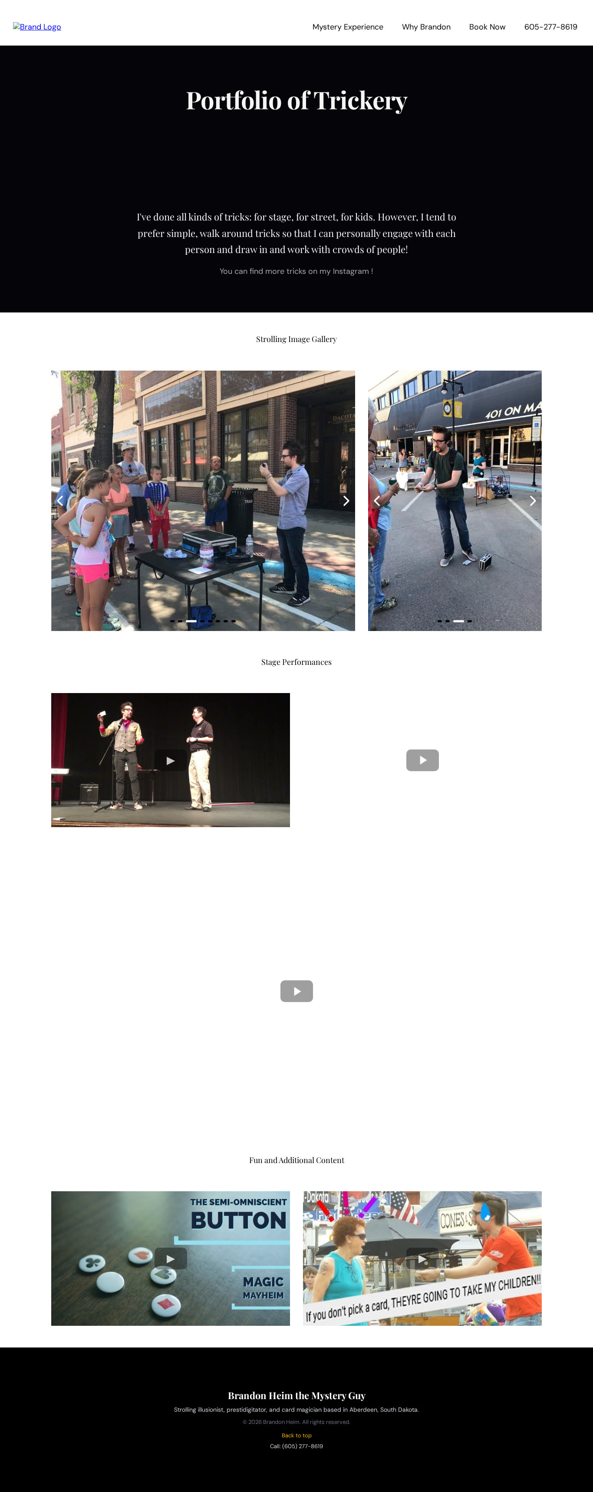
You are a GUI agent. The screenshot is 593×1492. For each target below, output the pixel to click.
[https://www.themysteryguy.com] (37, 27)
